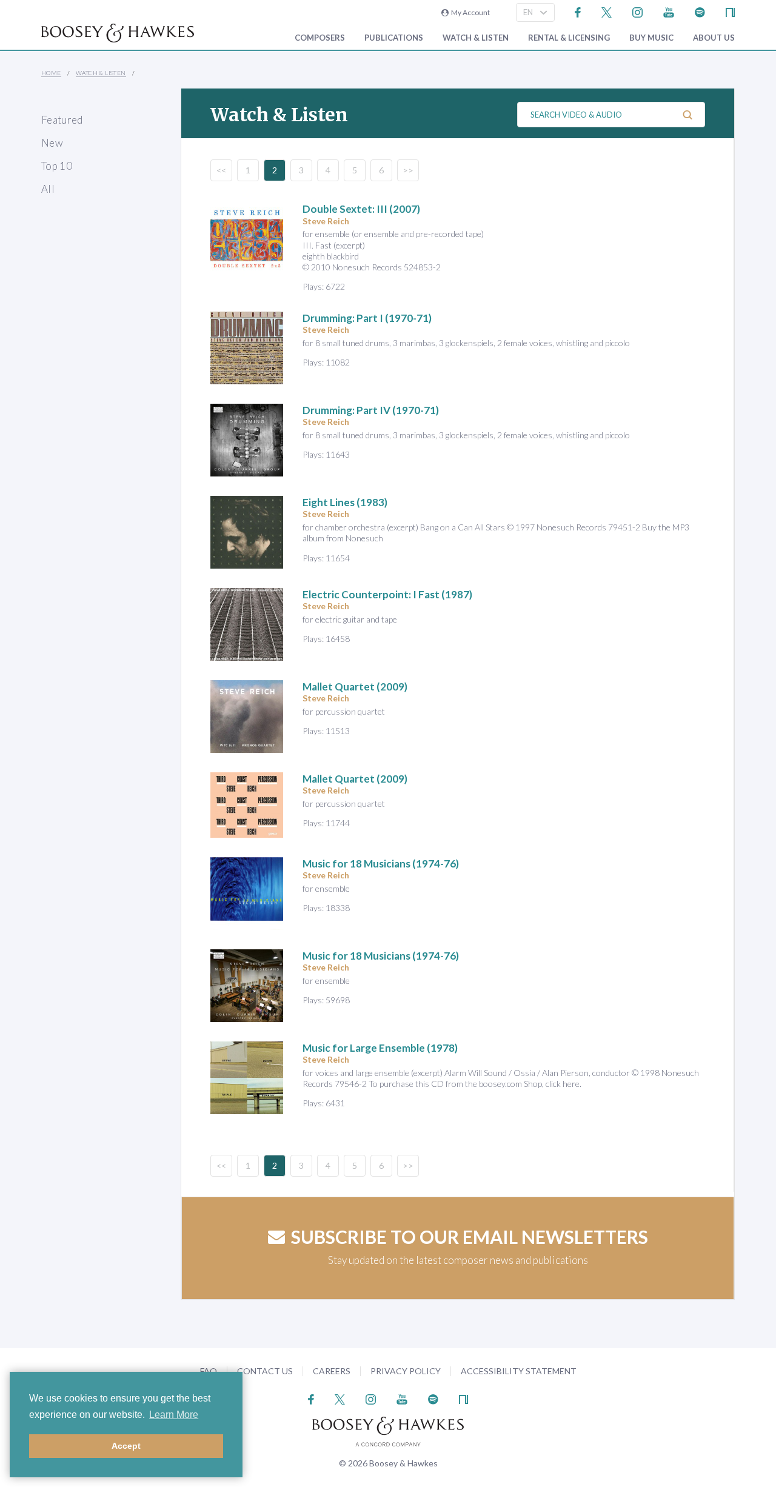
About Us (714, 37)
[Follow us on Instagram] (637, 11)
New (52, 142)
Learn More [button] (173, 1414)
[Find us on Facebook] (578, 11)
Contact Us (265, 1371)
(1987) (387, 594)
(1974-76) (381, 863)
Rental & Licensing (569, 37)
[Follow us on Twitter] (606, 11)
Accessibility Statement (519, 1371)
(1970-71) (367, 318)
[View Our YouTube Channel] (668, 11)
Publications (393, 37)
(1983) (345, 502)
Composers (320, 37)
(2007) (361, 208)
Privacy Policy (405, 1371)
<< (221, 170)
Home (51, 72)
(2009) (355, 686)
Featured (62, 119)
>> (408, 170)
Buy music (651, 37)
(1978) (380, 1047)
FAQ (208, 1371)
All (48, 188)
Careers (331, 1371)
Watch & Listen (476, 37)
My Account (469, 12)
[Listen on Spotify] (700, 11)
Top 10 (56, 165)
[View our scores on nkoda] (730, 11)
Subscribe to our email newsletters (469, 1237)
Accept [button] (126, 1446)
